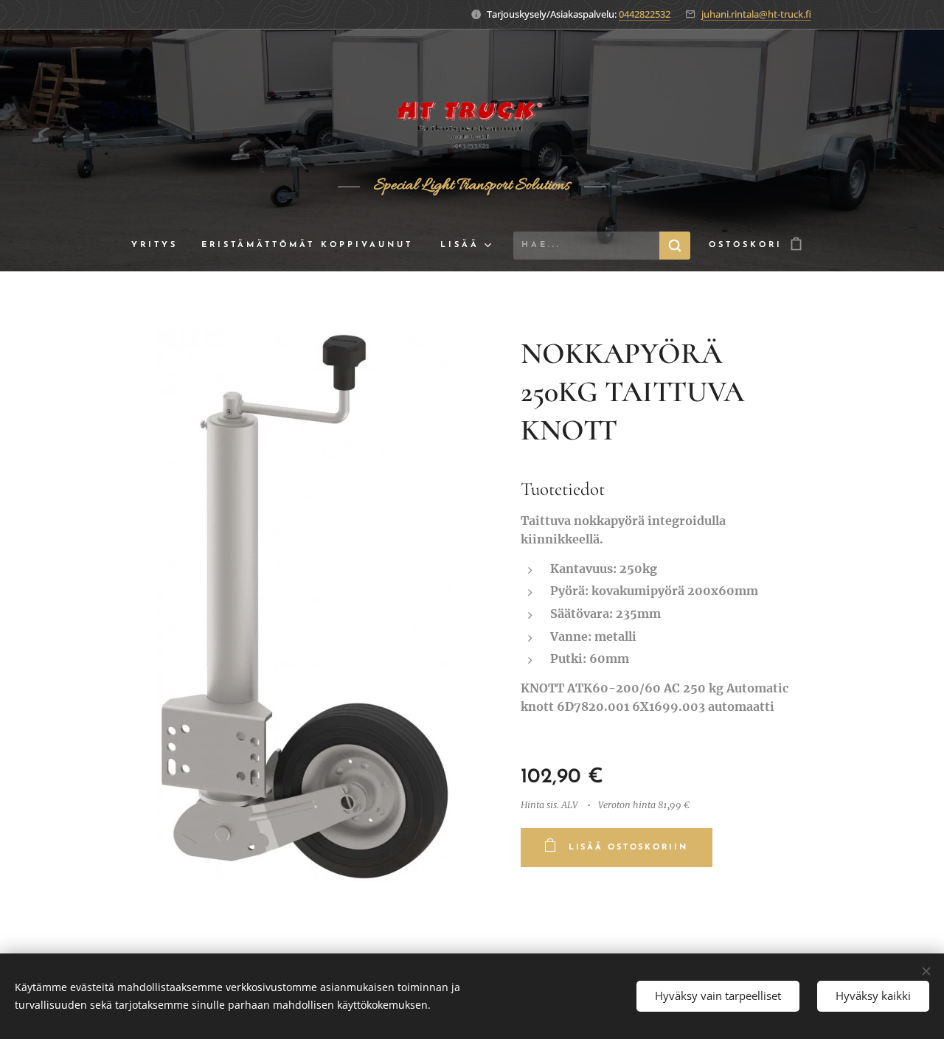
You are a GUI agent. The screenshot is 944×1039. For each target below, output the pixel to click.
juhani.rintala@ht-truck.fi (756, 14)
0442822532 (644, 14)
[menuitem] (160, 245)
